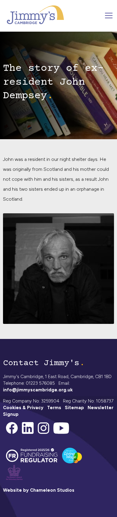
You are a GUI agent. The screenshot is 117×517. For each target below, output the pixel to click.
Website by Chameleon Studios (38, 490)
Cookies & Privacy (23, 407)
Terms (54, 407)
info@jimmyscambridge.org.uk (38, 390)
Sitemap (74, 407)
